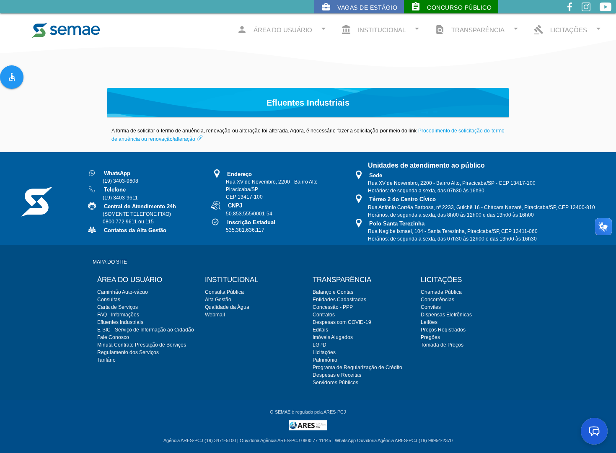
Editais (320, 330)
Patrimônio (325, 360)
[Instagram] (586, 13)
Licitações (324, 352)
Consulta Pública (224, 292)
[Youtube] (605, 13)
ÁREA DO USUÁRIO (283, 29)
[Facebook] (569, 13)
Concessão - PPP (333, 307)
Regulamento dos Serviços (128, 352)
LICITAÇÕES (568, 29)
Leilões (429, 322)
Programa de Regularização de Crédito (357, 367)
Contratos (324, 315)
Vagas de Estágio (359, 7)
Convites (431, 307)
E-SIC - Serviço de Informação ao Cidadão (145, 330)
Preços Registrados (443, 330)
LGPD (319, 345)
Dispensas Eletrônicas (446, 315)
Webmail (215, 315)
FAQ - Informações (118, 315)
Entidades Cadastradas (339, 300)
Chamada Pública (441, 292)
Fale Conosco (113, 337)
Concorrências (437, 300)
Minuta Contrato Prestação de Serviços (141, 345)
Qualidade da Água (227, 307)
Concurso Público (451, 7)
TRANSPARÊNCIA (478, 29)
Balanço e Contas (333, 292)
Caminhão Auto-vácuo (122, 292)
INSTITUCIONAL (381, 29)
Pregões (430, 337)
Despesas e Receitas (337, 375)
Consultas (108, 300)
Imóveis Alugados (333, 337)
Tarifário (106, 360)
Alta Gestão (218, 300)
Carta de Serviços (117, 307)
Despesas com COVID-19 (342, 322)
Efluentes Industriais (120, 322)
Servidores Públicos (335, 383)
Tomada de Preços (442, 345)
